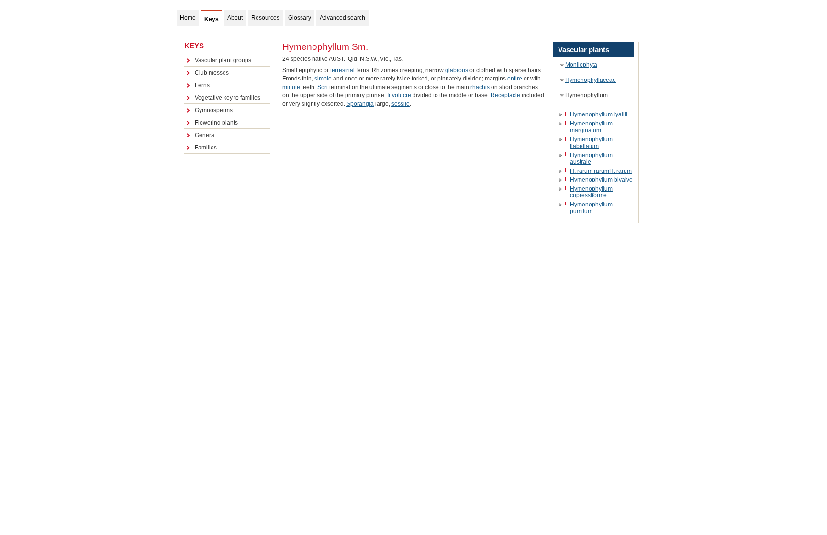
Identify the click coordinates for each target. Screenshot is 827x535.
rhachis (480, 87)
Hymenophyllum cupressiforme (591, 192)
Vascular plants (583, 50)
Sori (322, 87)
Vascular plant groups (223, 60)
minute (291, 87)
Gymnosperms (214, 110)
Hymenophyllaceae (590, 80)
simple (323, 78)
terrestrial (342, 70)
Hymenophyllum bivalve (601, 179)
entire (514, 78)
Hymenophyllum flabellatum (591, 142)
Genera (204, 135)
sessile (400, 104)
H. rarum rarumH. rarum (601, 171)
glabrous (456, 70)
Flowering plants (216, 122)
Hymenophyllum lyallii (598, 114)
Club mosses (212, 72)
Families (206, 147)
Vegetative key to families (227, 97)
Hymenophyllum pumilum (591, 208)
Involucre (399, 95)
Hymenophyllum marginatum (591, 127)
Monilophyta (581, 64)
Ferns (202, 85)
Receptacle (505, 95)
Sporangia (360, 104)
